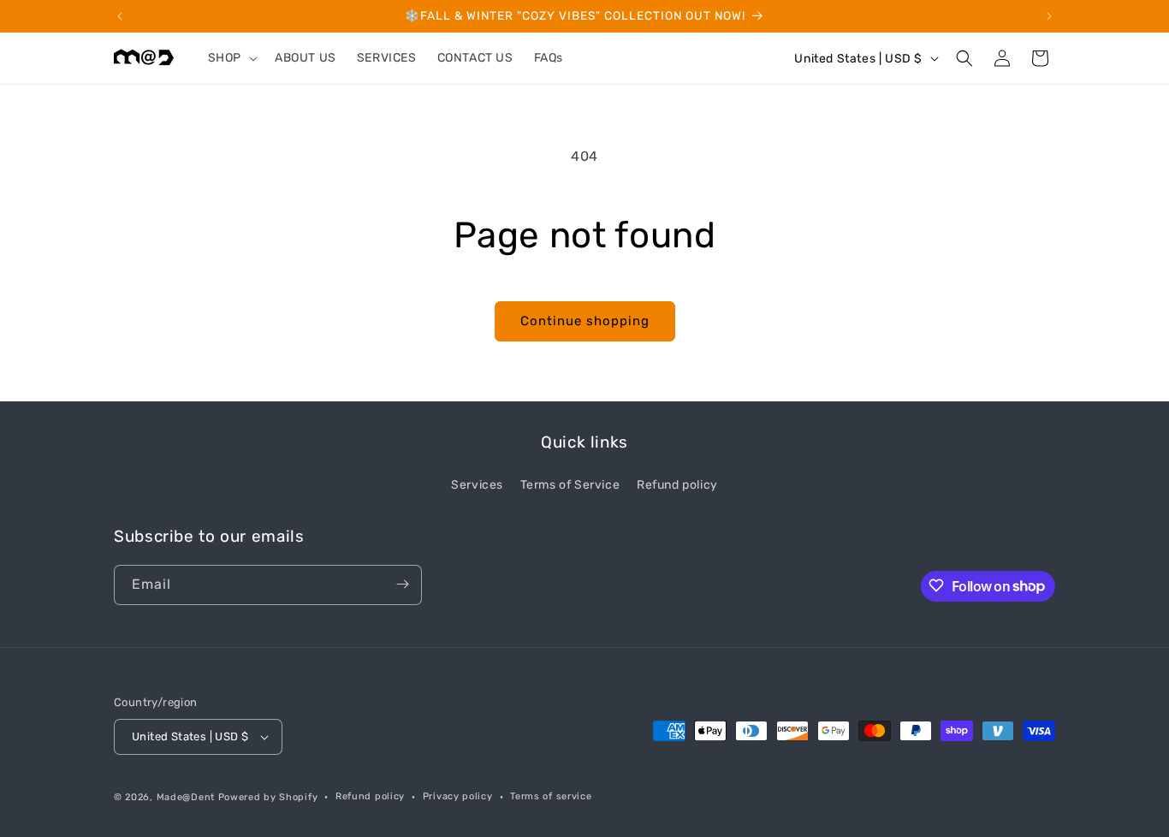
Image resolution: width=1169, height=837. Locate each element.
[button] (231, 58)
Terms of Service (570, 485)
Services (477, 485)
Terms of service (550, 796)
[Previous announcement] (120, 16)
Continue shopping (585, 321)
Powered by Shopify (268, 797)
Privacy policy (458, 796)
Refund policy (677, 485)
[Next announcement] (1049, 16)
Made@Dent (186, 797)
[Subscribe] (402, 584)
